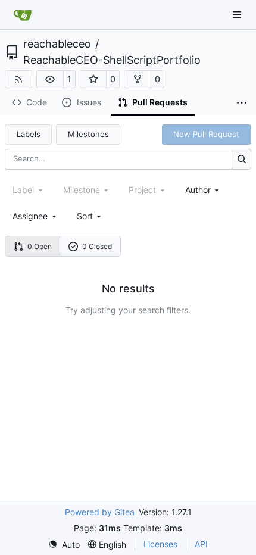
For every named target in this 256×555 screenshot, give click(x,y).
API (201, 544)
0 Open (39, 246)
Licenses (160, 544)
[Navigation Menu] (238, 14)
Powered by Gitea (100, 512)
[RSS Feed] (18, 79)
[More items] (241, 103)
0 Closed (97, 246)
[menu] (90, 215)
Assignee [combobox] (30, 216)
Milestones (88, 134)
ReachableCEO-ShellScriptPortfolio (112, 60)
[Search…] (241, 159)
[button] (50, 79)
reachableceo (57, 44)
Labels (28, 134)
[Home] (22, 15)
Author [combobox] (198, 190)
